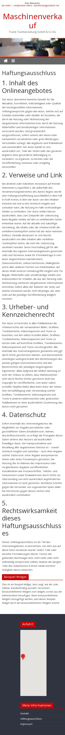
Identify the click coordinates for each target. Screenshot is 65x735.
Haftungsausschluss (31, 718)
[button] (23, 660)
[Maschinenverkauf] (6, 60)
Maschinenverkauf (32, 20)
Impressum (26, 724)
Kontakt (24, 713)
